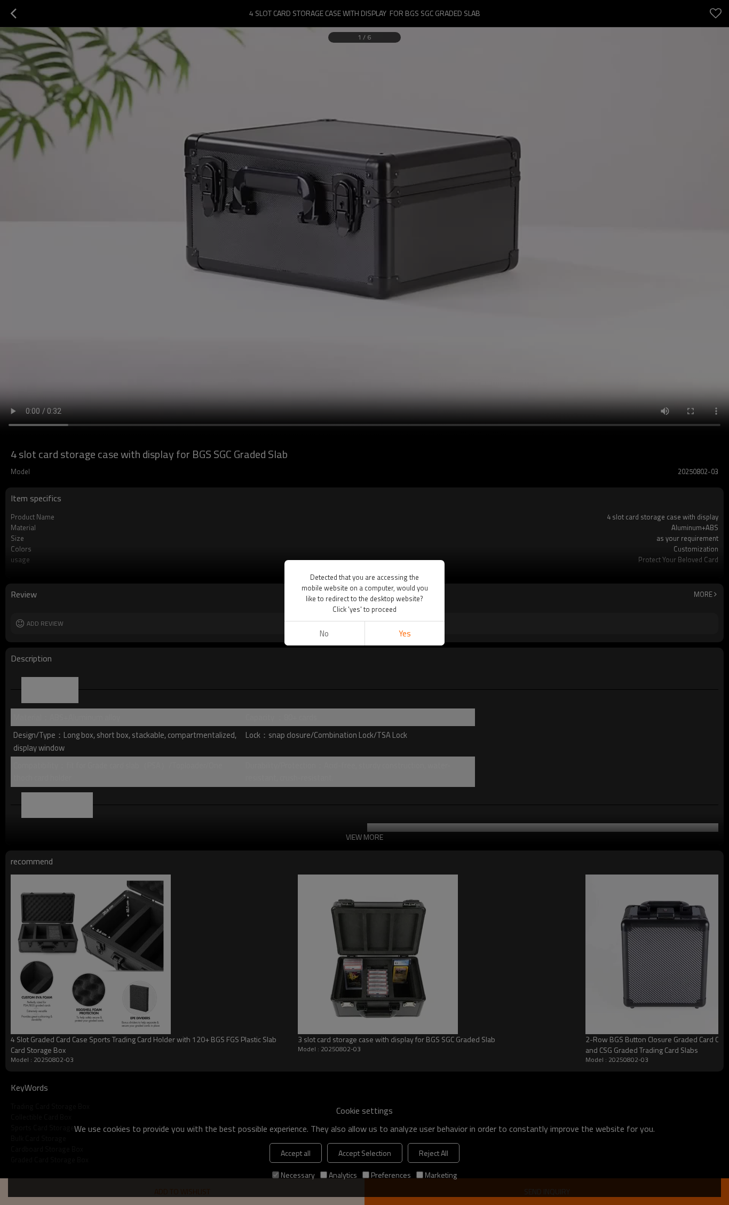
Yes (405, 633)
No (324, 633)
